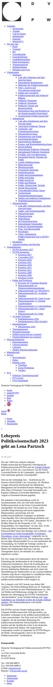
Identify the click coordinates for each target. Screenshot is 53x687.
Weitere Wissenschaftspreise (24, 350)
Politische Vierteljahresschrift (25, 375)
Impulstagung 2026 (26, 326)
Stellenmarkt (18, 36)
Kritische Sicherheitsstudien (30, 226)
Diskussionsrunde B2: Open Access (34, 298)
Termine (16, 31)
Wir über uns (12, 44)
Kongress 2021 (25, 262)
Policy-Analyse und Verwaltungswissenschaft (29, 88)
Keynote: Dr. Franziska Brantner (32, 283)
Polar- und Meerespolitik (29, 229)
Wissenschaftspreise (15, 339)
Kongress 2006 (25, 275)
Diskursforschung (26, 213)
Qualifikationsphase (21, 59)
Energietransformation (28, 139)
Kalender (16, 39)
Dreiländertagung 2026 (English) (32, 321)
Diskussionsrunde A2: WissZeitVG (33, 290)
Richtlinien (17, 242)
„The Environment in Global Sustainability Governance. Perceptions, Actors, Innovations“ (26, 533)
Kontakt (10, 681)
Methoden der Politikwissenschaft (33, 85)
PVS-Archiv (18, 378)
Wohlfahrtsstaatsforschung (30, 201)
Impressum (12, 675)
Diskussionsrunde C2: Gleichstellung (34, 306)
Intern (9, 683)
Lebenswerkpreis (20, 344)
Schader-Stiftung (42, 467)
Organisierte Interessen (28, 170)
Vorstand (16, 49)
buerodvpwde (14, 668)
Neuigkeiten (17, 28)
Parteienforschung (26, 172)
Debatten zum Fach (21, 70)
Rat (14, 52)
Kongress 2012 (25, 270)
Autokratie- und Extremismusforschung (28, 130)
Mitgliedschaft (13, 352)
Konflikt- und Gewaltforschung (32, 154)
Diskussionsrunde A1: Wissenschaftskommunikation (31, 286)
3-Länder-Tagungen (21, 316)
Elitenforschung (25, 216)
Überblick (22, 365)
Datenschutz (12, 678)
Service (10, 355)
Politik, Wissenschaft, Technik (31, 185)
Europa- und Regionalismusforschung (35, 144)
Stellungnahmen (19, 67)
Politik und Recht (26, 180)
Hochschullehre (25, 147)
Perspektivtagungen (21, 332)
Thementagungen (20, 329)
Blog (9, 398)
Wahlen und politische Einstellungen (34, 198)
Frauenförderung (19, 57)
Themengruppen (19, 203)
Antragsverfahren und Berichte (26, 244)
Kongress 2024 (25, 260)
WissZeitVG (18, 41)
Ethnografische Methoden (29, 141)
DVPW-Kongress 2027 (22, 249)
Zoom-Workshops (26, 368)
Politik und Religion (27, 183)
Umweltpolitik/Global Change (31, 190)
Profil (14, 46)
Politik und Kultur (26, 177)
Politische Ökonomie (27, 100)
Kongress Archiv (25, 278)
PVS (9, 373)
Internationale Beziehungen (30, 82)
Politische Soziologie (27, 103)
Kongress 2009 (25, 272)
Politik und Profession (22, 280)
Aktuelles (11, 26)
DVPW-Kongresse (20, 252)
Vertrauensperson (20, 64)
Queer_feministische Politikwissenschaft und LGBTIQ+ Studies (33, 237)
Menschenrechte (25, 165)
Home (9, 418)
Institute (10, 395)
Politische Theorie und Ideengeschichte (28, 106)
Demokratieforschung (27, 134)
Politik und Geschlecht (28, 93)
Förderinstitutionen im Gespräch (26, 337)
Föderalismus (24, 219)
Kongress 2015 (25, 267)
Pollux (15, 360)
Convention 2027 (26, 257)
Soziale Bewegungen (27, 188)
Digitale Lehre (18, 362)
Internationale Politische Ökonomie (33, 149)
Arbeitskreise (18, 118)
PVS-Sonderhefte (20, 380)
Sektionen (16, 75)
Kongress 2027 (25, 255)
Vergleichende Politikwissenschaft (33, 116)
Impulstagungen (19, 324)
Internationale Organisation (30, 224)
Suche (9, 390)
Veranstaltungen (14, 247)
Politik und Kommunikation (30, 175)
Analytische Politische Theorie (31, 126)
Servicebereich (19, 357)
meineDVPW (13, 393)
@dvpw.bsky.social (18, 671)
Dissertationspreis (20, 342)
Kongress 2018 (25, 265)
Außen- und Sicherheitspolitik (31, 211)
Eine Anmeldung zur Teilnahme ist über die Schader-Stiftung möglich (26, 599)
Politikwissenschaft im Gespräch (26, 334)
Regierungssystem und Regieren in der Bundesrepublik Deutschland (33, 112)
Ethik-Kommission (20, 62)
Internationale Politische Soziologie (33, 152)
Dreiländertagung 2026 (28, 319)
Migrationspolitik (25, 167)
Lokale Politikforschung (29, 162)
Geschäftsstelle (19, 54)
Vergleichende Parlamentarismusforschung (30, 194)
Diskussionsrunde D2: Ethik (30, 314)
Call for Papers (19, 34)
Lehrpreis (16, 347)
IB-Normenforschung (27, 221)
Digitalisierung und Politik (30, 136)
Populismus (23, 231)
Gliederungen (13, 72)
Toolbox (22, 370)
